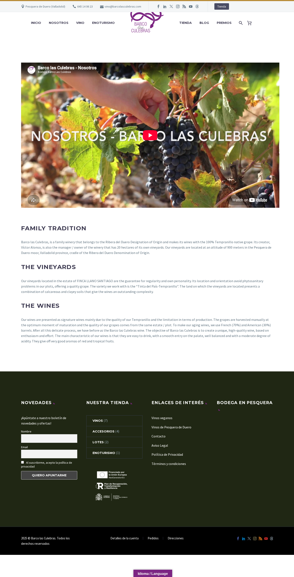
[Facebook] (158, 6)
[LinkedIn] (165, 6)
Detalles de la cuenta (124, 538)
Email (24, 447)
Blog (204, 23)
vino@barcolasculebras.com (123, 6)
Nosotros (58, 23)
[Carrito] (251, 23)
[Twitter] (171, 6)
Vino (80, 23)
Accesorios (104, 431)
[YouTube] (190, 6)
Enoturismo (103, 23)
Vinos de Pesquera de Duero (171, 427)
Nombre (26, 431)
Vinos (98, 421)
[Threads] (197, 6)
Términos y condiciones (169, 464)
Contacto (159, 436)
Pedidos (153, 538)
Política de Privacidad (167, 454)
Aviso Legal (160, 445)
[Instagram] (178, 6)
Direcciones (176, 538)
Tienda (221, 6)
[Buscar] (240, 23)
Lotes (98, 442)
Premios (224, 23)
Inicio (36, 23)
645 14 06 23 (85, 6)
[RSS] (184, 6)
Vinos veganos (162, 418)
